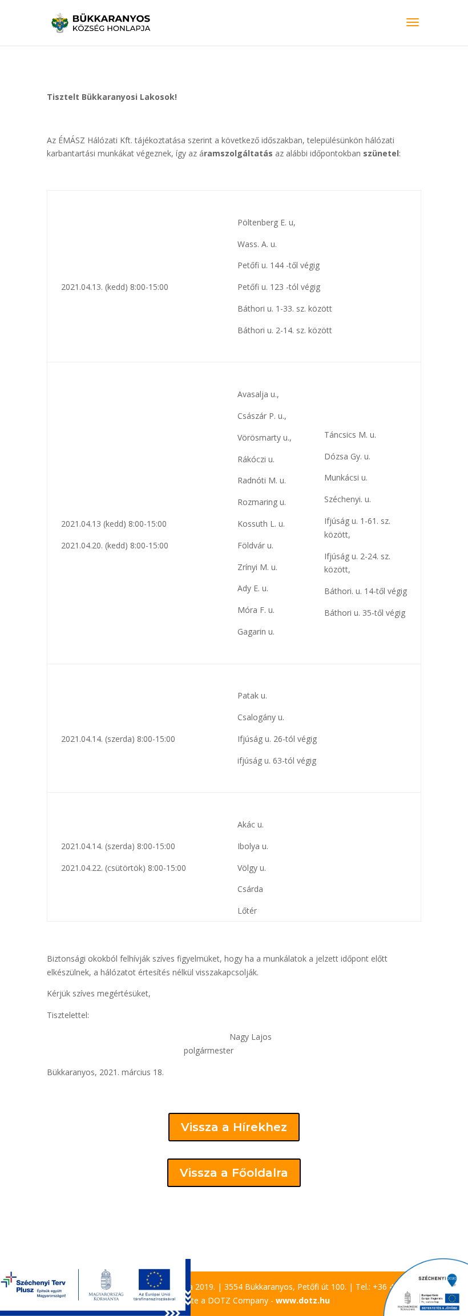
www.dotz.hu (303, 1300)
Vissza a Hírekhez (234, 1127)
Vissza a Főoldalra (234, 1173)
